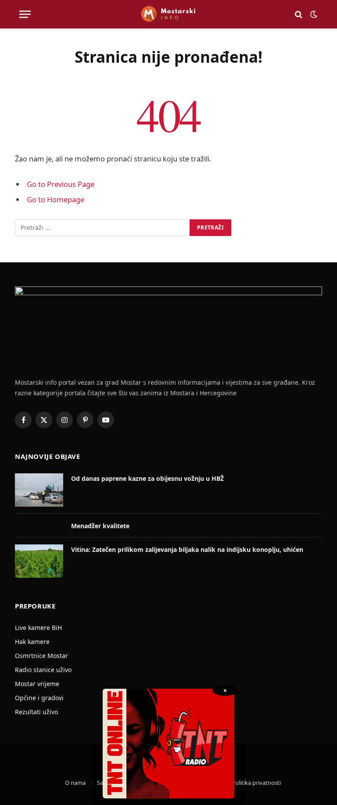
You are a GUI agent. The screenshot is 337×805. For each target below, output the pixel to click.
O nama (75, 783)
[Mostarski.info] (168, 14)
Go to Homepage (55, 199)
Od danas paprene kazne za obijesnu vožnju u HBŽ (147, 478)
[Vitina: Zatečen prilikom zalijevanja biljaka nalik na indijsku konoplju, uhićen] (39, 561)
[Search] (298, 14)
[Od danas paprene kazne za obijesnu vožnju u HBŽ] (39, 490)
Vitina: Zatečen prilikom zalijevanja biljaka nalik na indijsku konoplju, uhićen (187, 549)
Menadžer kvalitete (100, 526)
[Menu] (25, 14)
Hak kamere (32, 641)
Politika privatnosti (256, 783)
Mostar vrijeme (37, 684)
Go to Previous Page (60, 184)
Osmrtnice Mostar (41, 655)
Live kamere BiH (38, 627)
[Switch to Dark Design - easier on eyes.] (313, 14)
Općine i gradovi (39, 698)
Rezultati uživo (36, 712)
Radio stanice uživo (43, 669)
